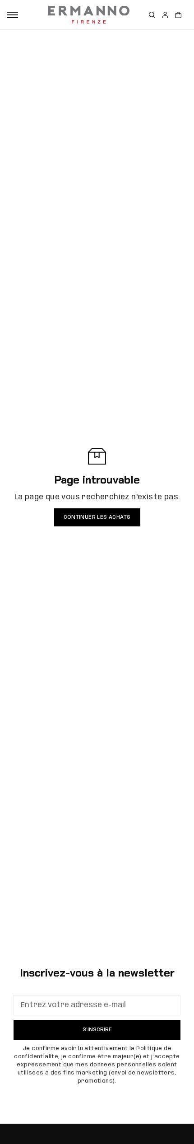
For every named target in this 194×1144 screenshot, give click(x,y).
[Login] (165, 14)
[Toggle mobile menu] (12, 15)
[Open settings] (152, 14)
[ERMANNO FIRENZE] (88, 15)
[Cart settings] (178, 14)
